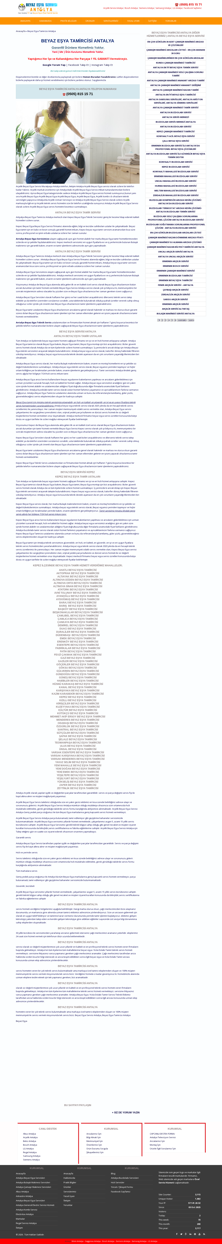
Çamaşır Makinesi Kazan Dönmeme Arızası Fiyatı (175, 237)
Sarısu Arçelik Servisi (175, 299)
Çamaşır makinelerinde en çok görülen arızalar (176, 58)
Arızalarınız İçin (93, 1133)
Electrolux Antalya (24, 1214)
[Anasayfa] (38, 8)
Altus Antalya (29, 1133)
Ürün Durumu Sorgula (97, 1148)
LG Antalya (177, 8)
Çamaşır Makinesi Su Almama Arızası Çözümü (176, 242)
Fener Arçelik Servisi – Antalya (175, 285)
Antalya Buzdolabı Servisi (175, 112)
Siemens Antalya (146, 8)
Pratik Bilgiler (68, 20)
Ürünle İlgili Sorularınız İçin (163, 1148)
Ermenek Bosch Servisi (176, 266)
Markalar (20, 1218)
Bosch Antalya (131, 8)
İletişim (152, 20)
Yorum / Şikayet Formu (122, 1187)
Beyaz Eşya (21, 1021)
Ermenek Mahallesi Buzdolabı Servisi (175, 176)
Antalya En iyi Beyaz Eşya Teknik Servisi (175, 67)
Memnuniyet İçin (94, 1141)
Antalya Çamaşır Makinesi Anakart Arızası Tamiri (175, 80)
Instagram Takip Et (102, 64)
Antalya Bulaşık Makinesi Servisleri (33, 1182)
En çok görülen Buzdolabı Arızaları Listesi (175, 232)
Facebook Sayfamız (193, 8)
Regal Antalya (30, 1152)
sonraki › (182, 320)
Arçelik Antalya (30, 1137)
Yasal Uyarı (133, 20)
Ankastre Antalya (24, 1196)
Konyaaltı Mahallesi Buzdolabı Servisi (176, 171)
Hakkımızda (45, 20)
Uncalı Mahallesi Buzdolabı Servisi (175, 180)
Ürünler (90, 20)
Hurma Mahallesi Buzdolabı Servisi (175, 185)
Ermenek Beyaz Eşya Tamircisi (175, 280)
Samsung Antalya (163, 8)
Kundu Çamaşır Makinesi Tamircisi (175, 62)
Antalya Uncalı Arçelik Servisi (175, 256)
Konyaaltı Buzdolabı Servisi (175, 161)
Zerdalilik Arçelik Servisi (175, 294)
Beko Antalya (29, 1141)
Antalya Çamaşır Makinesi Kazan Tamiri (176, 89)
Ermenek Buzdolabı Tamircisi (176, 275)
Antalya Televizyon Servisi (163, 1137)
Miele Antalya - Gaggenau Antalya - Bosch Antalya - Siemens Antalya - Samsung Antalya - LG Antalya (114, 1241)
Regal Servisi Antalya (26, 1223)
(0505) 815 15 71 (79, 94)
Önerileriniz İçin (94, 1144)
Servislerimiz (111, 20)
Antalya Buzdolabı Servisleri (125, 1177)
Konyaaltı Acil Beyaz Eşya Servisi (176, 136)
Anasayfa (25, 20)
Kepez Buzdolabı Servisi (175, 166)
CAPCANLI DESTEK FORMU (162, 1133)
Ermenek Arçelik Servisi (175, 261)
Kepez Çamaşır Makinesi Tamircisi (176, 131)
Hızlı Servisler (117, 1182)
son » (191, 320)
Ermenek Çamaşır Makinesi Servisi (176, 270)
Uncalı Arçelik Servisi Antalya (175, 251)
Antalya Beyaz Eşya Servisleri (30, 1177)
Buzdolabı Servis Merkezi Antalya (176, 121)
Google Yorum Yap (54, 64)
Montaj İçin (155, 1144)
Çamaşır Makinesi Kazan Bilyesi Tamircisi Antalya (175, 246)
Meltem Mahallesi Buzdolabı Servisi (175, 190)
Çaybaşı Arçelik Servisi (176, 289)
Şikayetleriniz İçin (95, 1152)
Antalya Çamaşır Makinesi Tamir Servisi (175, 107)
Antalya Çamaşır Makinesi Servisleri (33, 1187)
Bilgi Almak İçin (93, 1137)
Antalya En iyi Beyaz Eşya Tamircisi (176, 94)
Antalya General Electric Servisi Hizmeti (35, 1205)
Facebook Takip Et (78, 64)
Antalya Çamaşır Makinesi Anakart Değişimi (175, 85)
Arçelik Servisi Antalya (113, 8)
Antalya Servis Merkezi (175, 117)
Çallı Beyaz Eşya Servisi (175, 140)
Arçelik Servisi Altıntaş (175, 308)
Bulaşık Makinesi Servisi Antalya (176, 313)
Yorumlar (170, 20)
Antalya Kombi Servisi (26, 1209)
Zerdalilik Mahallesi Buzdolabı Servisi (175, 195)
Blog (113, 1173)
